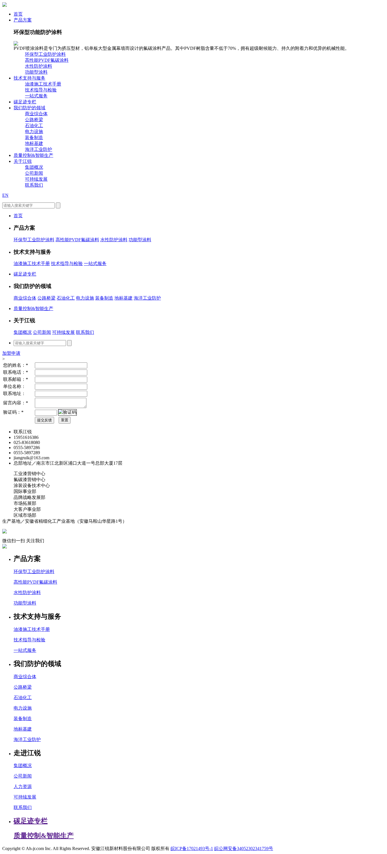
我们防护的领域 (29, 107)
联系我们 (34, 185)
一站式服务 (36, 95)
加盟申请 (11, 353)
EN (5, 195)
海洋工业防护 (38, 149)
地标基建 (34, 143)
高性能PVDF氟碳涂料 (47, 60)
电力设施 (34, 131)
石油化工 (34, 125)
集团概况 (34, 167)
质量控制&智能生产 (33, 155)
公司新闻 (34, 173)
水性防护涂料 (38, 66)
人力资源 (23, 786)
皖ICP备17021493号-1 (192, 848)
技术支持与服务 (29, 78)
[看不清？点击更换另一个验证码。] (67, 412)
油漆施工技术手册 (43, 84)
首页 (18, 14)
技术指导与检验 (41, 89)
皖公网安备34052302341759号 (243, 848)
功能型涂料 (36, 72)
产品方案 (23, 20)
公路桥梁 (34, 119)
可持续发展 (36, 179)
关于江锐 (23, 161)
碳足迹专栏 (25, 101)
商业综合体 (36, 113)
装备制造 (34, 137)
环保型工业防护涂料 (45, 54)
